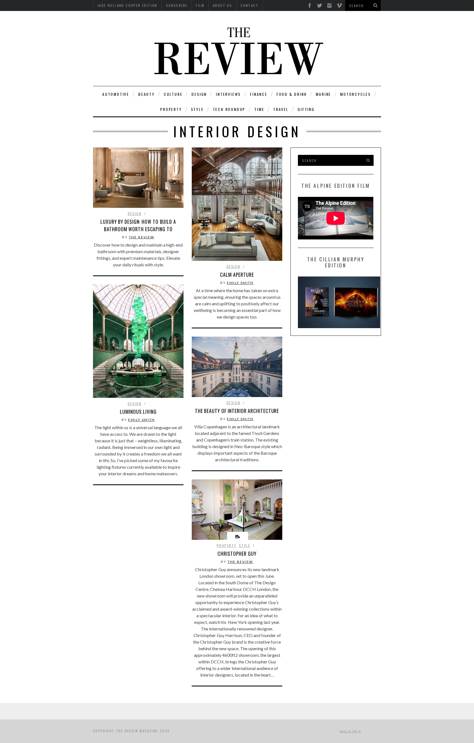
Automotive (115, 94)
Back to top (349, 731)
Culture (173, 94)
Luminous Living (138, 411)
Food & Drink (291, 94)
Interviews (228, 94)
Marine (323, 94)
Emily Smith (240, 283)
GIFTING (306, 109)
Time (259, 109)
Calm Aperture (237, 274)
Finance (258, 94)
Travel (281, 109)
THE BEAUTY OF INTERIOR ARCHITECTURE (237, 410)
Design (199, 94)
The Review (141, 237)
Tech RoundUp (229, 109)
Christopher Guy (237, 553)
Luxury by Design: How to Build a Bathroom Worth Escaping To (138, 225)
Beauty (146, 94)
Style (197, 109)
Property (171, 109)
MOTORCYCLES (355, 94)
